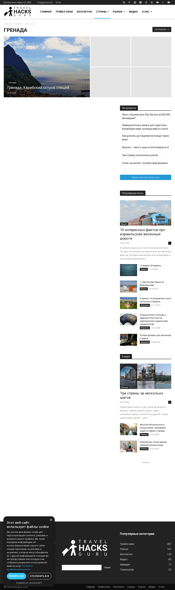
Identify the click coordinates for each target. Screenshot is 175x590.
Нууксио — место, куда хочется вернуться (145, 147)
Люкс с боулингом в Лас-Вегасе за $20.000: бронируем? (146, 116)
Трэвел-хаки (64, 11)
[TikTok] (146, 2)
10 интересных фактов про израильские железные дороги (142, 234)
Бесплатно (84, 11)
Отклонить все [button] (39, 576)
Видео (133, 11)
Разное (118, 11)
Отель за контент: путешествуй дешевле (145, 163)
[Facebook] (129, 2)
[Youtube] (168, 2)
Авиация (145, 342)
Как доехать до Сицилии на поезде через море (145, 137)
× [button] (51, 520)
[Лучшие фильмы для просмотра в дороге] (128, 340)
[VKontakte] (157, 2)
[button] (124, 2)
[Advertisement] (145, 485)
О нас (58, 2)
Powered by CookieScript (29, 583)
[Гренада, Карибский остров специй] (47, 73)
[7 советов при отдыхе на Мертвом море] (128, 287)
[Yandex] (163, 2)
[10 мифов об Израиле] (128, 270)
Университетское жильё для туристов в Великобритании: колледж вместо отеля (145, 127)
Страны (101, 11)
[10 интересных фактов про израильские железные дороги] (145, 213)
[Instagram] (134, 2)
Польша (124, 387)
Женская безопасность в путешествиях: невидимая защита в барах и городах (153, 428)
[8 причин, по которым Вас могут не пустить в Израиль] (128, 303)
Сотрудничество (44, 2)
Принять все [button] (16, 576)
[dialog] (29, 551)
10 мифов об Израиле (150, 265)
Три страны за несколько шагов (140, 155)
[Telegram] (140, 2)
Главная (45, 11)
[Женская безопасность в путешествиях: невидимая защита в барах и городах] (128, 429)
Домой (7, 23)
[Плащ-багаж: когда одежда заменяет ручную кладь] (128, 446)
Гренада (12, 83)
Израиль (145, 305)
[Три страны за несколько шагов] (145, 376)
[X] (151, 2)
